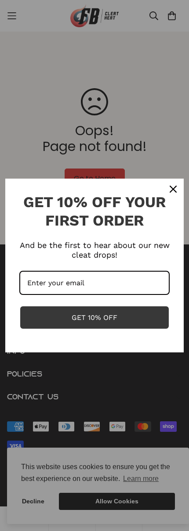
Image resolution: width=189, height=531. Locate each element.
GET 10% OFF (94, 317)
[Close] (173, 189)
